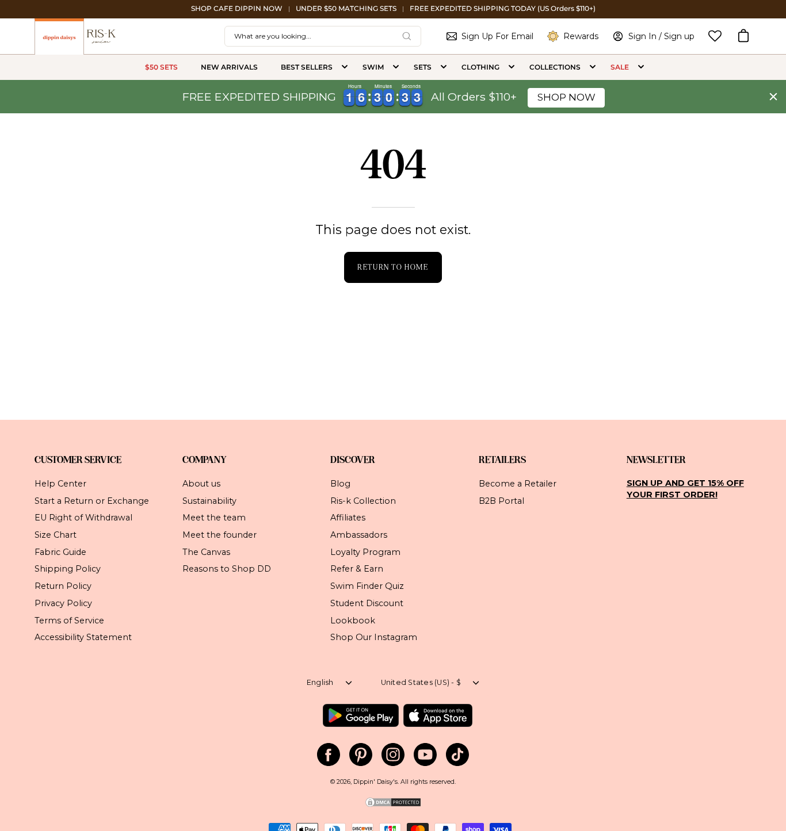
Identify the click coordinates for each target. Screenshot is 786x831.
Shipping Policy (68, 569)
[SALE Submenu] (641, 67)
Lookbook (352, 620)
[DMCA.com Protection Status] (393, 806)
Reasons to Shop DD (226, 569)
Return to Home (392, 267)
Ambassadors (358, 535)
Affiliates (347, 517)
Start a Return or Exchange (92, 500)
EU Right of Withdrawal (83, 517)
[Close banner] (773, 97)
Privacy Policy (63, 603)
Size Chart (56, 535)
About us (201, 483)
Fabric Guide (60, 551)
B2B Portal (501, 500)
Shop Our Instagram (373, 637)
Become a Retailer (517, 483)
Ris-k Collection (363, 500)
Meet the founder (219, 535)
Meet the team (214, 517)
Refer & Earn (356, 569)
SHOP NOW (566, 97)
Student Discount (366, 603)
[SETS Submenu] (443, 67)
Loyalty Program (365, 551)
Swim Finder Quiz (367, 586)
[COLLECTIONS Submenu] (592, 67)
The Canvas (206, 551)
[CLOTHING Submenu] (511, 67)
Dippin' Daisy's (375, 782)
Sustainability (209, 500)
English (320, 682)
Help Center (60, 483)
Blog (340, 483)
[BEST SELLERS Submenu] (344, 67)
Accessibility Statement (83, 637)
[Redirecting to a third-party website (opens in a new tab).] (360, 715)
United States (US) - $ (421, 682)
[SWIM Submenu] (395, 67)
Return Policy (63, 586)
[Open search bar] (406, 36)
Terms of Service (69, 620)
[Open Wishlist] (715, 36)
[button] (743, 36)
